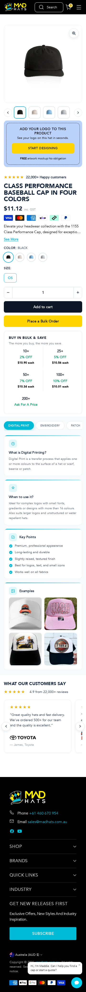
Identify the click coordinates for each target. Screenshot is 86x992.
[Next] (78, 113)
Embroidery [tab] (50, 425)
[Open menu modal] (79, 7)
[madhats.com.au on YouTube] (20, 832)
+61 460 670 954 (43, 813)
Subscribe (43, 933)
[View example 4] (60, 649)
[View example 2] (60, 613)
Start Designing (43, 148)
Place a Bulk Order (43, 321)
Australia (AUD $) (27, 955)
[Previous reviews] (6, 726)
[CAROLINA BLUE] (31, 257)
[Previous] (8, 113)
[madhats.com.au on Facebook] (12, 832)
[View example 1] (25, 613)
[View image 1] (20, 112)
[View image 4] (64, 112)
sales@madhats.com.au (47, 821)
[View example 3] (25, 649)
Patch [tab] (76, 425)
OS (10, 278)
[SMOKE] (42, 257)
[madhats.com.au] (15, 7)
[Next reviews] (80, 726)
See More (11, 239)
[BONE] (19, 257)
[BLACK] (8, 257)
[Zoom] (74, 33)
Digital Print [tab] (18, 425)
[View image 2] (34, 112)
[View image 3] (49, 112)
